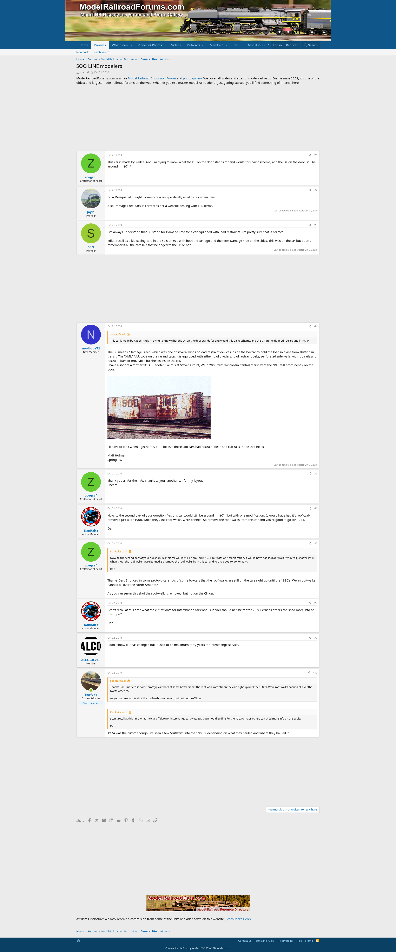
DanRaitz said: (118, 551)
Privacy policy (285, 941)
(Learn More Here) (238, 919)
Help (299, 941)
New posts (82, 52)
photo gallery (192, 78)
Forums (100, 45)
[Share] (310, 155)
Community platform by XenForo (198, 948)
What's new (120, 45)
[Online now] (91, 690)
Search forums (101, 52)
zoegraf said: (118, 334)
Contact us (244, 941)
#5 (315, 473)
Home (83, 45)
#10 (315, 672)
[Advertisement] (198, 118)
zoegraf (84, 72)
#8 (315, 603)
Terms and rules (264, 941)
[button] (131, 45)
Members (216, 45)
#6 (315, 508)
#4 (315, 326)
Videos (176, 45)
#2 (315, 190)
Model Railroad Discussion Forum (152, 78)
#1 (315, 155)
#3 (315, 225)
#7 (315, 543)
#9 (315, 637)
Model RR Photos (150, 45)
